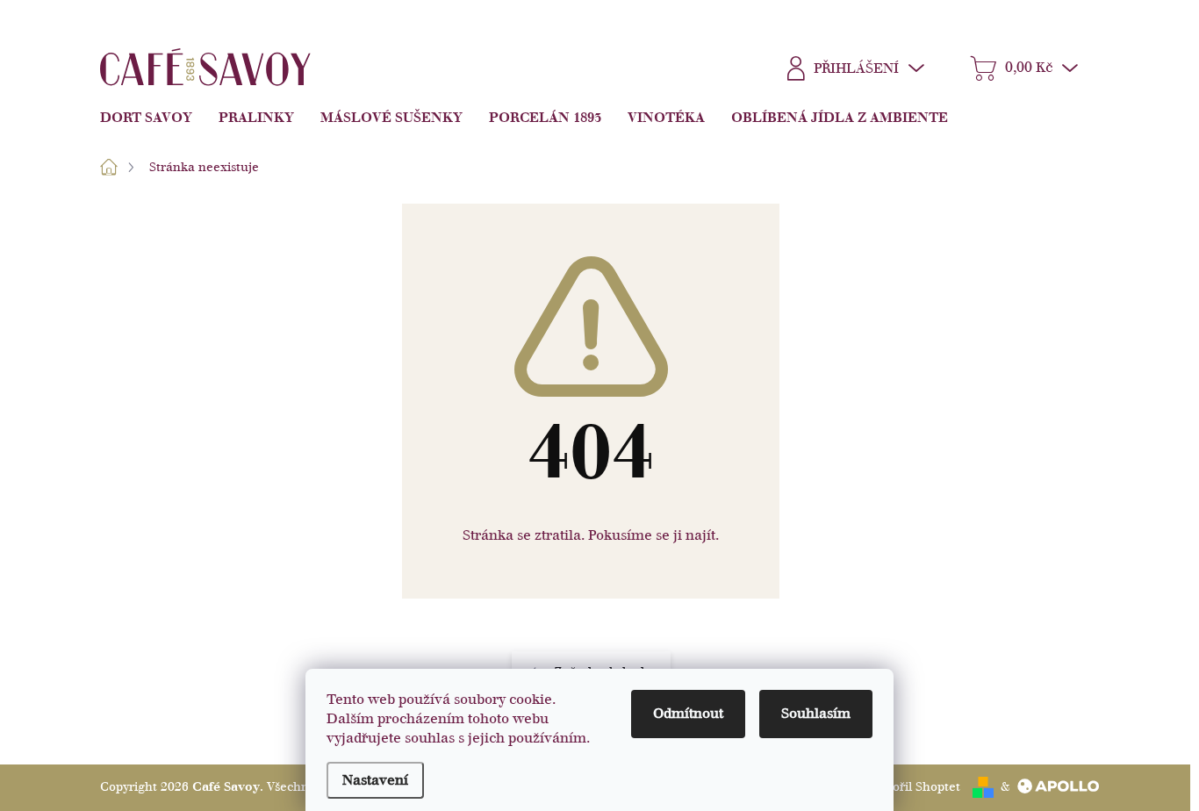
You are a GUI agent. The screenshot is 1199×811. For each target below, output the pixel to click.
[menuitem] (152, 117)
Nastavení (375, 780)
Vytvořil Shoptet (914, 786)
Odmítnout (688, 713)
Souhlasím (816, 713)
